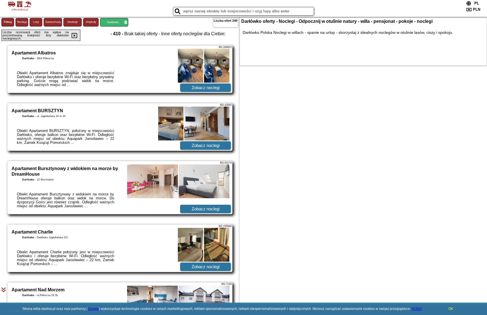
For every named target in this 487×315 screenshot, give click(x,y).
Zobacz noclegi (206, 87)
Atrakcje (72, 21)
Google (93, 309)
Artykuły (91, 21)
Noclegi (22, 21)
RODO (417, 309)
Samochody (53, 21)
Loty (36, 21)
